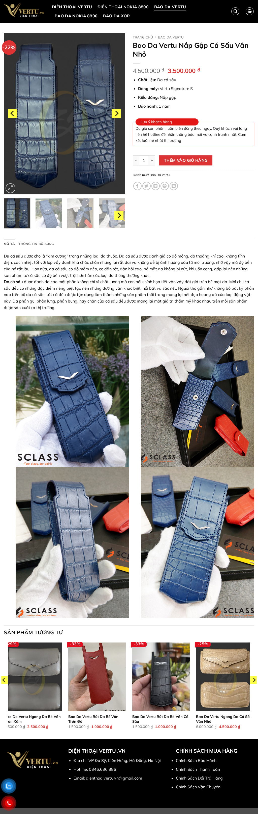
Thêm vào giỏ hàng (186, 160)
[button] (250, 11)
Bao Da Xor (116, 15)
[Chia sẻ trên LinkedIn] (174, 186)
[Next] (116, 113)
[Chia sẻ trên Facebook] (137, 186)
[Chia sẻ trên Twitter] (146, 186)
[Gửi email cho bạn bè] (155, 186)
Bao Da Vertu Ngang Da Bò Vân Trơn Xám (33, 719)
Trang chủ (143, 37)
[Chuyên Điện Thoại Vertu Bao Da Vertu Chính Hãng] (24, 11)
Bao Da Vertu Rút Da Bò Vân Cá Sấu (160, 719)
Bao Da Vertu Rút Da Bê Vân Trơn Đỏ (93, 719)
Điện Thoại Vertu (72, 6)
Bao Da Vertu (170, 6)
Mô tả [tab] (9, 244)
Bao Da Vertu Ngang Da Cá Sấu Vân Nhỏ (224, 719)
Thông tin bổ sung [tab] (36, 244)
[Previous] (12, 113)
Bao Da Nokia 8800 (76, 15)
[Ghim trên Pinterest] (164, 186)
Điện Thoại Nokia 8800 (123, 6)
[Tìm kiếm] (235, 11)
